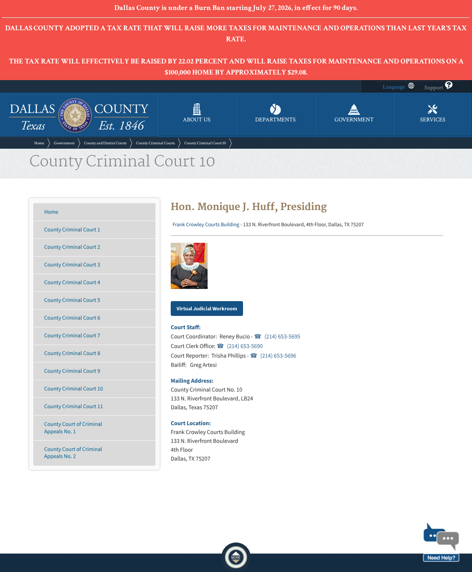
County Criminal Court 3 (72, 264)
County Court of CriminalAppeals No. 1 (73, 428)
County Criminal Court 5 (72, 300)
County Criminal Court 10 (205, 143)
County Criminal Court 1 (72, 229)
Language (394, 87)
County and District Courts (105, 143)
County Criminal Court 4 (72, 282)
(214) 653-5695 (282, 336)
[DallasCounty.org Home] (79, 131)
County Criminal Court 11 (73, 406)
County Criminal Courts (155, 143)
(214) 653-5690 (245, 346)
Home (39, 143)
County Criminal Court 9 (72, 371)
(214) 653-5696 (278, 355)
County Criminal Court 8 (72, 353)
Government (64, 143)
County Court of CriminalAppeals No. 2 (73, 453)
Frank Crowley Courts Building (206, 224)
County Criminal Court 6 (72, 317)
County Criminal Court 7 (72, 335)
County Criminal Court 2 (72, 247)
